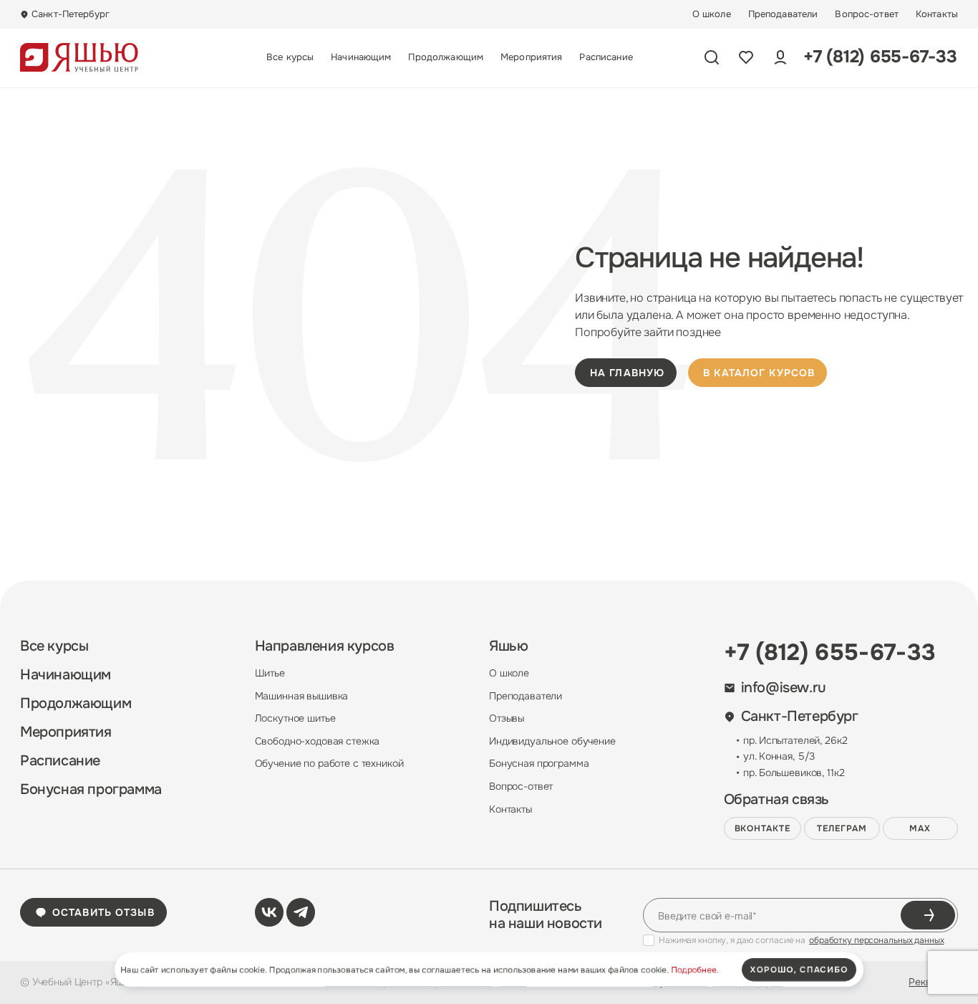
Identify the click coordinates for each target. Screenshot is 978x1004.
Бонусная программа (91, 789)
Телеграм (842, 828)
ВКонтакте (763, 828)
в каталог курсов (759, 372)
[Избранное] (746, 57)
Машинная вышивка (302, 695)
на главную (627, 372)
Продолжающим (445, 57)
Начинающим (361, 57)
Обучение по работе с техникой (329, 763)
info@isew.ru (783, 688)
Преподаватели (783, 14)
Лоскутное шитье (295, 718)
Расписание (605, 57)
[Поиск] (711, 57)
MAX (920, 828)
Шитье (270, 672)
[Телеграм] (300, 912)
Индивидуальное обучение (552, 741)
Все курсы (290, 57)
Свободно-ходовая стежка (317, 741)
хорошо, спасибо (799, 969)
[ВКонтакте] (269, 912)
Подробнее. (695, 969)
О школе (711, 14)
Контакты (937, 14)
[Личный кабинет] (780, 57)
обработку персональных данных (876, 940)
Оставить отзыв (103, 912)
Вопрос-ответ (867, 14)
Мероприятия (531, 57)
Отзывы (506, 718)
